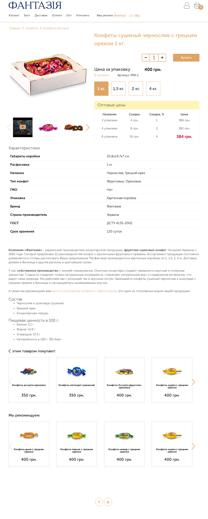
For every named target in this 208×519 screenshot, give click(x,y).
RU (137, 16)
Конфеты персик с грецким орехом (76, 450)
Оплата (57, 15)
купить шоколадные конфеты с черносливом (84, 291)
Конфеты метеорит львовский (76, 385)
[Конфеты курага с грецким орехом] (172, 371)
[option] (23, 127)
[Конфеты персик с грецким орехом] (76, 435)
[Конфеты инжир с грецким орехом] (124, 435)
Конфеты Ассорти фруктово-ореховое (124, 386)
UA (131, 16)
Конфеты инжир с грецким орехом (124, 450)
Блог (27, 15)
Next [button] (88, 127)
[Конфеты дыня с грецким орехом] (29, 435)
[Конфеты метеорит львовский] (76, 371)
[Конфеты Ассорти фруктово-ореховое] (124, 371)
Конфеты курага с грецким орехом (172, 386)
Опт (69, 15)
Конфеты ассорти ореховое (29, 385)
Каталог (14, 15)
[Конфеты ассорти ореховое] (29, 371)
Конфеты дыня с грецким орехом (29, 450)
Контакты (82, 15)
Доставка (41, 15)
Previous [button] (9, 127)
